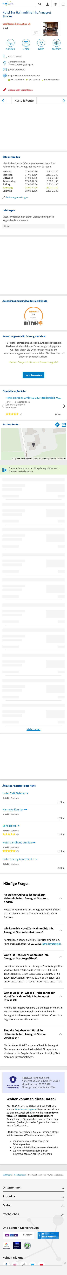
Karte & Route (24, 100)
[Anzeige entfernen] (64, 1263)
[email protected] (51, 943)
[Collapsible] (60, 898)
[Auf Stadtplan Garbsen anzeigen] (64, 424)
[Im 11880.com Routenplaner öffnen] (57, 424)
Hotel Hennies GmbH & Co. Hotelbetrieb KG (32, 398)
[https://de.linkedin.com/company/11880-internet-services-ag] (32, 1265)
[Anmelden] (47, 3)
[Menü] (63, 3)
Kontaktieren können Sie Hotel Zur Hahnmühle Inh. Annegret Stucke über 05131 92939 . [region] (32, 941)
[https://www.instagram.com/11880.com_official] (15, 1265)
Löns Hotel (9, 826)
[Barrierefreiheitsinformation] (55, 3)
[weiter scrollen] (64, 100)
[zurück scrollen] (3, 100)
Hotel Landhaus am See (17, 842)
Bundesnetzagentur (26, 1109)
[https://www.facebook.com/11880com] (6, 1265)
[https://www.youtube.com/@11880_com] (41, 1265)
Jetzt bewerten (33, 375)
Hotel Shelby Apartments (18, 859)
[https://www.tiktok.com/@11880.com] (23, 1265)
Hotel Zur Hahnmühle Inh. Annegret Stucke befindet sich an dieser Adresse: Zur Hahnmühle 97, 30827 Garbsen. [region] (32, 913)
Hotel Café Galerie (13, 793)
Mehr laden (33, 729)
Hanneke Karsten (13, 809)
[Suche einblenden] (39, 3)
